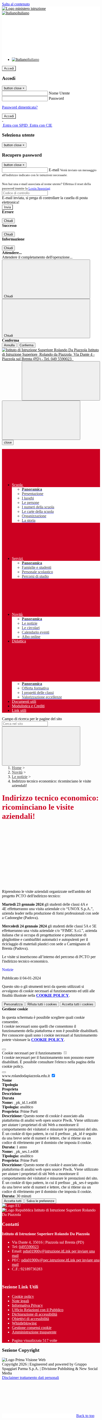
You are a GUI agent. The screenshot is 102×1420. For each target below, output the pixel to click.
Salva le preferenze (40, 1201)
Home (17, 768)
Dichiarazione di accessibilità (34, 1314)
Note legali (20, 1301)
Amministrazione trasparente (34, 1332)
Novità (17, 772)
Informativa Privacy (27, 1305)
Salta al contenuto (16, 4)
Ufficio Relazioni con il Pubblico (37, 1310)
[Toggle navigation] (41, 420)
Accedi (9, 68)
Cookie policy (23, 1296)
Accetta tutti (77, 1004)
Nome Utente (59, 93)
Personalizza (13, 1004)
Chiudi (8, 221)
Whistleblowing (24, 1323)
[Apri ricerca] (61, 381)
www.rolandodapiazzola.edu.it (26, 1076)
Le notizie (19, 777)
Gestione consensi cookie (31, 1327)
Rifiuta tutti (42, 1004)
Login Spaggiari (39, 188)
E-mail (54, 170)
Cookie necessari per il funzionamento (32, 1053)
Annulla (9, 345)
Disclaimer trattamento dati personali (30, 1377)
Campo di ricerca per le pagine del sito (32, 719)
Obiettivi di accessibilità (30, 1319)
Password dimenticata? (20, 107)
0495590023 (29, 1247)
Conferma (26, 345)
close (8, 442)
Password (56, 98)
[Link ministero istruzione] (24, 8)
